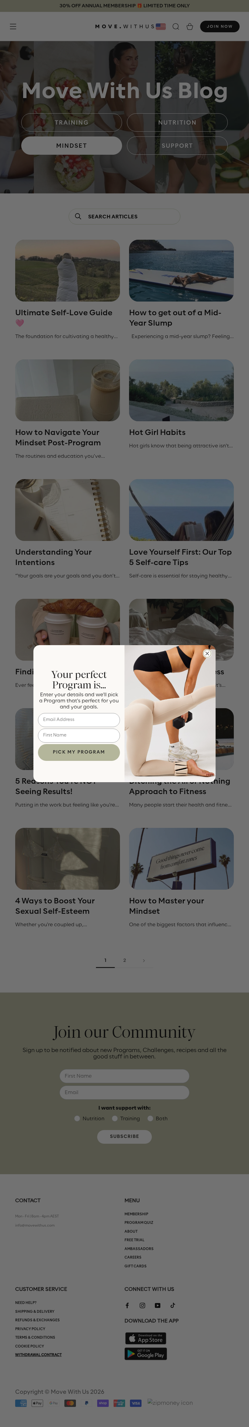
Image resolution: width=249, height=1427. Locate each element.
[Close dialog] (207, 653)
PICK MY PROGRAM (79, 752)
